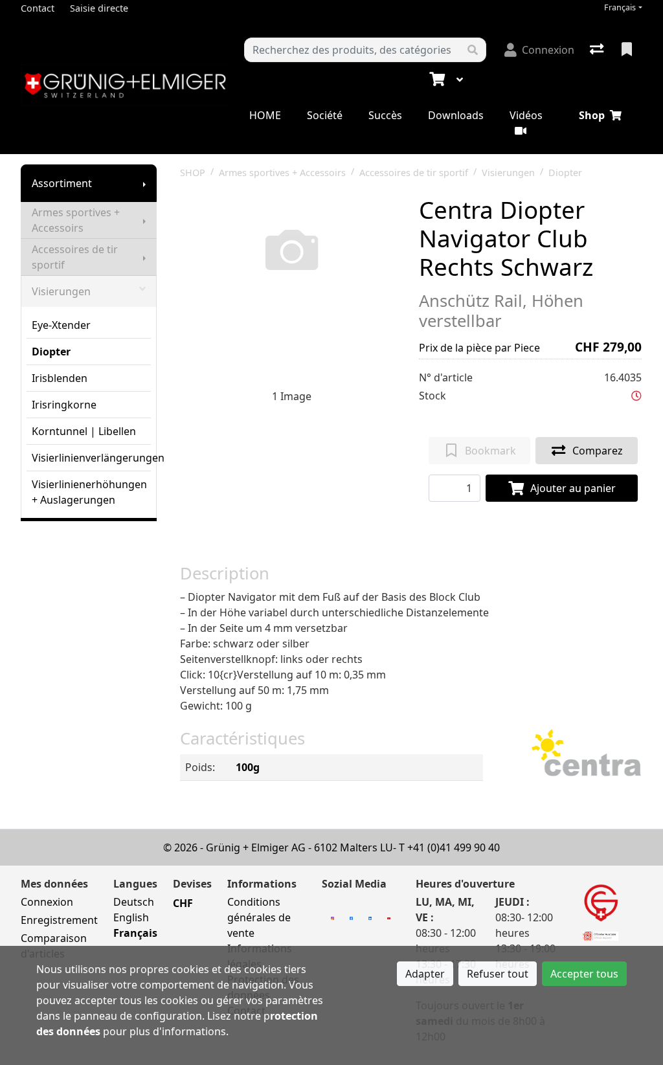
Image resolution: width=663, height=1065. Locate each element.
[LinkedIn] (370, 917)
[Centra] (587, 754)
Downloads (456, 115)
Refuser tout (497, 974)
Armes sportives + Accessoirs (76, 220)
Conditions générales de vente (259, 917)
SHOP (192, 172)
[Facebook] (351, 917)
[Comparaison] (598, 50)
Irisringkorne (64, 405)
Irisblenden (59, 378)
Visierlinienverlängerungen (91, 458)
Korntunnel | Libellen (84, 431)
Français (620, 7)
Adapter (425, 974)
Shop (592, 115)
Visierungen (61, 291)
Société (325, 115)
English (131, 917)
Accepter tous (584, 974)
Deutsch (133, 902)
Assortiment (62, 183)
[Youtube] (388, 917)
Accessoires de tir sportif (75, 257)
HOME (265, 115)
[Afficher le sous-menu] (144, 183)
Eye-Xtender (61, 325)
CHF (183, 903)
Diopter (51, 351)
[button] (636, 395)
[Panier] (436, 79)
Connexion (47, 902)
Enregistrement (59, 920)
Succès (385, 115)
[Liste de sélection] (628, 50)
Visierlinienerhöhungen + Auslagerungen (89, 492)
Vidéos (526, 115)
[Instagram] (332, 917)
